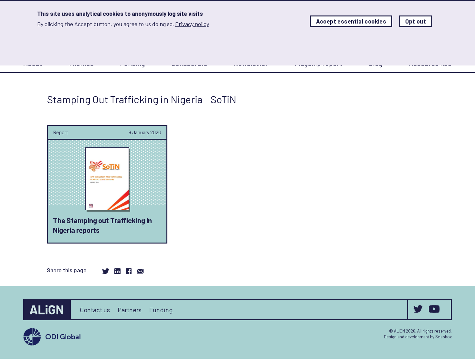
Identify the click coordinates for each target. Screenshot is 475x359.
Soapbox (443, 336)
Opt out (415, 21)
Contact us (95, 310)
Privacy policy (192, 23)
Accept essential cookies (351, 21)
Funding (161, 310)
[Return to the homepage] (47, 309)
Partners (130, 310)
